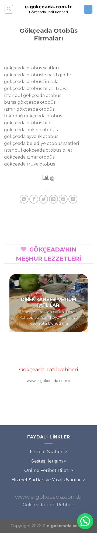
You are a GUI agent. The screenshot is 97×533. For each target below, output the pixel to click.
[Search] (9, 9)
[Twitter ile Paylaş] (43, 199)
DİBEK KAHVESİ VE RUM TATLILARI (48, 302)
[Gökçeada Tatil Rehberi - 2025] (48, 9)
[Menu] (88, 9)
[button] (85, 521)
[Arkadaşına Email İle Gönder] (53, 199)
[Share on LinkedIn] (72, 199)
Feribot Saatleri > (48, 451)
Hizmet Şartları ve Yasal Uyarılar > (48, 479)
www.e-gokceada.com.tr (48, 496)
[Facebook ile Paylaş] (33, 199)
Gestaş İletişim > (48, 461)
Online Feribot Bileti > (48, 470)
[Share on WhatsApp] (24, 199)
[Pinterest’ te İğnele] (63, 199)
